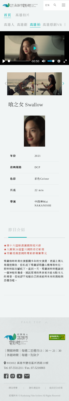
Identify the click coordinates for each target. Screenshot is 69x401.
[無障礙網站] (57, 336)
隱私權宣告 (34, 388)
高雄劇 (22, 25)
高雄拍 (35, 25)
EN (47, 5)
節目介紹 (16, 230)
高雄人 (9, 25)
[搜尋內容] (56, 5)
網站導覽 (13, 388)
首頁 (7, 15)
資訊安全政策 (56, 388)
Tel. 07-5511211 (13, 367)
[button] (64, 5)
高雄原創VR (52, 25)
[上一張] (6, 83)
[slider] (19, 61)
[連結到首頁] (16, 338)
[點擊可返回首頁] (20, 5)
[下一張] (63, 83)
